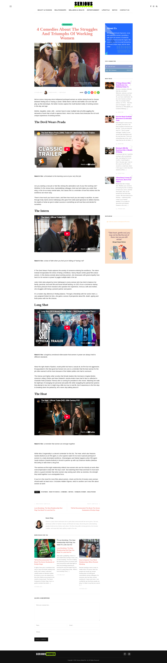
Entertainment (93, 10)
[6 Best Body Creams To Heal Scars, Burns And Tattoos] (109, 180)
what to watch (54, 492)
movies (70, 492)
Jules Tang (121, 173)
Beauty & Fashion (45, 10)
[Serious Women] (45, 654)
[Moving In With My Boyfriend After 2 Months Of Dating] (109, 150)
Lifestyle (106, 10)
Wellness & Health (76, 10)
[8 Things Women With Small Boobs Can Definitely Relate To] (109, 85)
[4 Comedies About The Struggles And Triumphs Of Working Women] (67, 65)
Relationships (60, 10)
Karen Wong (53, 92)
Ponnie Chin (121, 208)
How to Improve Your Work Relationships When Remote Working (88, 562)
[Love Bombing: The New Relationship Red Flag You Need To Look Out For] (67, 542)
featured (44, 492)
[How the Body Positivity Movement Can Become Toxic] (109, 119)
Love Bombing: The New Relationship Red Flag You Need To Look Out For (65, 550)
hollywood (91, 492)
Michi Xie (120, 112)
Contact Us (124, 10)
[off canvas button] (11, 6)
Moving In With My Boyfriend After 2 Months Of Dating (124, 150)
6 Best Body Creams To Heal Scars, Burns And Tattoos (124, 179)
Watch (114, 10)
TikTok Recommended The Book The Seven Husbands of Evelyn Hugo (44, 562)
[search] (156, 6)
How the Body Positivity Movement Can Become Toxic (124, 118)
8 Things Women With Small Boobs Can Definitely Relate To (123, 85)
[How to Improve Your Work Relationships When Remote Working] (89, 548)
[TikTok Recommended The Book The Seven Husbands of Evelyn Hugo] (44, 548)
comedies (64, 492)
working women (80, 492)
